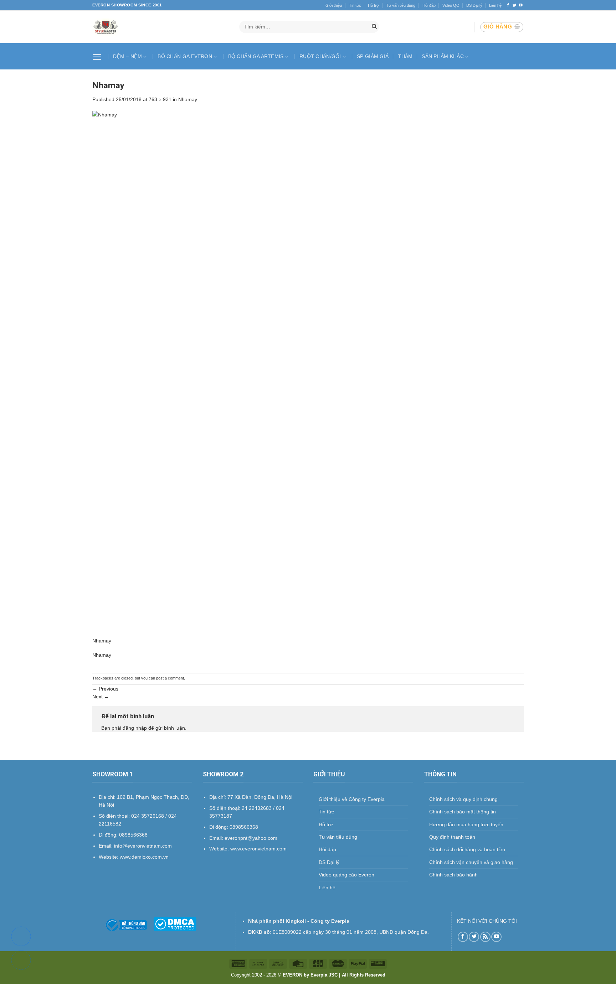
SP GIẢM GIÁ (373, 56)
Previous (105, 689)
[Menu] (98, 56)
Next (100, 696)
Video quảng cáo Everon (346, 875)
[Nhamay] (308, 373)
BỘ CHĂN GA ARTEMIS (256, 56)
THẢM (405, 56)
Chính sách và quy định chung (463, 799)
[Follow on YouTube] (521, 5)
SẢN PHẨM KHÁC (443, 56)
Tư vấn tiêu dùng (400, 5)
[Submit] (374, 27)
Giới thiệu (333, 5)
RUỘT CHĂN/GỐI (320, 56)
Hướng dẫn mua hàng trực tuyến (466, 824)
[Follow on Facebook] (508, 5)
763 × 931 (160, 99)
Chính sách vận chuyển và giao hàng (471, 862)
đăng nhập (135, 728)
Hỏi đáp (429, 5)
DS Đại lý (474, 5)
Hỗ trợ (373, 5)
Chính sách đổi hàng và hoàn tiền (467, 849)
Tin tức (355, 5)
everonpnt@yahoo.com (251, 838)
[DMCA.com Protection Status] (174, 923)
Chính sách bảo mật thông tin (462, 811)
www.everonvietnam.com (258, 849)
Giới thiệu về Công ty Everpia (352, 799)
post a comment (170, 678)
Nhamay (187, 99)
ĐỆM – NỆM (127, 56)
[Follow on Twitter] (515, 5)
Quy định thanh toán (452, 837)
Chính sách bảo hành (453, 875)
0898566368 (244, 827)
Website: (219, 849)
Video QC (450, 5)
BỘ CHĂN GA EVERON (185, 56)
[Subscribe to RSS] (485, 937)
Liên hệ (495, 5)
